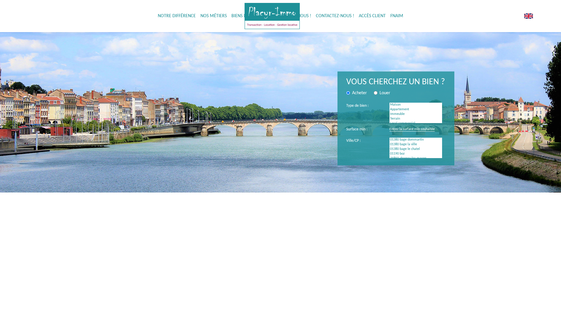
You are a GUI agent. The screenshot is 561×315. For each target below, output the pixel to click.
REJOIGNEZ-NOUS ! (293, 16)
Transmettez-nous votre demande (145, 147)
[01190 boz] (415, 154)
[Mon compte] (506, 16)
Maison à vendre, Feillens (362, 299)
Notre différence (177, 16)
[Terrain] (415, 119)
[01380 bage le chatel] (415, 149)
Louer (232, 311)
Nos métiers (213, 16)
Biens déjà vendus (250, 16)
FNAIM (396, 16)
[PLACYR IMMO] (528, 16)
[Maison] (415, 105)
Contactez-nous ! (335, 16)
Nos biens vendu (241, 305)
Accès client (372, 16)
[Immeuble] (415, 114)
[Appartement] (415, 109)
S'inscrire (384, 216)
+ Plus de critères (404, 187)
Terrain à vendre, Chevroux (364, 311)
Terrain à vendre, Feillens (362, 305)
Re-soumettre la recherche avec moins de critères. (158, 142)
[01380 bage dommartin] (415, 140)
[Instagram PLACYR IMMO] (519, 16)
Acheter (234, 299)
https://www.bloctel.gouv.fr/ (325, 249)
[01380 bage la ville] (415, 144)
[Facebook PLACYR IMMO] (512, 16)
